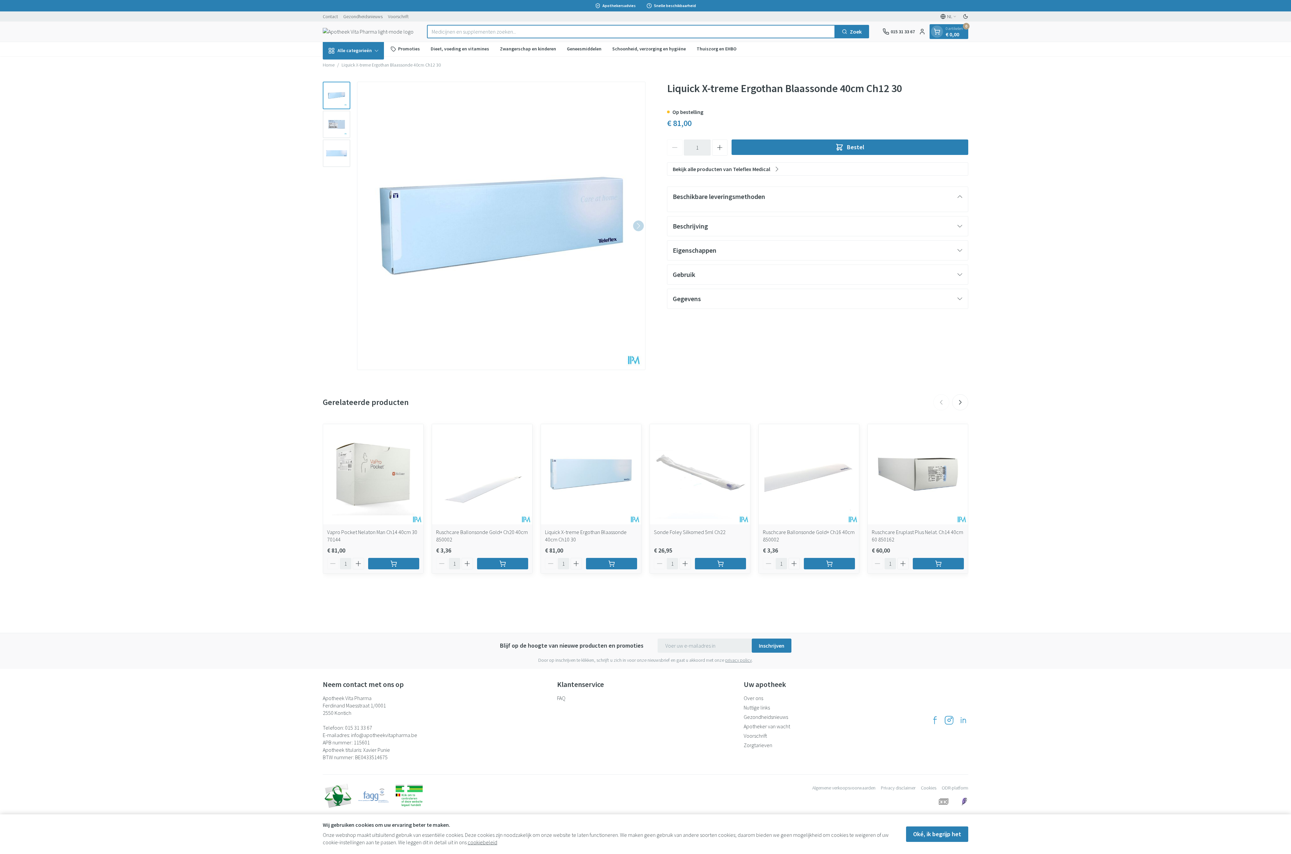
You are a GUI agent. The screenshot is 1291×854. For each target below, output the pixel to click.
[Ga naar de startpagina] (368, 31)
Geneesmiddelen (584, 49)
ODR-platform (955, 788)
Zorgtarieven (758, 745)
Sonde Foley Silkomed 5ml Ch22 (690, 532)
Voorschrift (398, 16)
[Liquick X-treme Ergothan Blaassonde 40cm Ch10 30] (591, 474)
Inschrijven (771, 645)
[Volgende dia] (960, 402)
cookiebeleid (482, 842)
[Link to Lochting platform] (964, 802)
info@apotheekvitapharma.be (384, 735)
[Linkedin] (963, 720)
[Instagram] (949, 720)
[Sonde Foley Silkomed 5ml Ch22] (700, 474)
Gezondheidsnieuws (363, 16)
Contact (330, 16)
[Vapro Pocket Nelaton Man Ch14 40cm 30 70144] (373, 474)
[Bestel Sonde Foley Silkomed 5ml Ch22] (720, 563)
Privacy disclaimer (898, 788)
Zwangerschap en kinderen (528, 49)
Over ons (753, 698)
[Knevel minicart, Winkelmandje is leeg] (937, 32)
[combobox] (631, 31)
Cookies (928, 788)
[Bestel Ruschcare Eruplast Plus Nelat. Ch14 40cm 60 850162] (938, 563)
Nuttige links (757, 707)
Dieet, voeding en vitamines (460, 49)
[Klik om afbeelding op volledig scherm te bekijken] (501, 226)
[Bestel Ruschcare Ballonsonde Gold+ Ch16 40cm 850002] (829, 563)
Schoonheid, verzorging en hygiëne (649, 49)
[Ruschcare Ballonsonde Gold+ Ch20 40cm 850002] (482, 474)
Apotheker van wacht (767, 726)
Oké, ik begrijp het (937, 834)
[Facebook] (935, 720)
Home (329, 65)
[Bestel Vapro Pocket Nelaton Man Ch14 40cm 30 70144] (393, 563)
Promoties (409, 49)
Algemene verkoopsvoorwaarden (843, 788)
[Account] (922, 31)
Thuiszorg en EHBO (717, 49)
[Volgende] (638, 225)
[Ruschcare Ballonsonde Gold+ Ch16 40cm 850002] (809, 474)
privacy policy (738, 660)
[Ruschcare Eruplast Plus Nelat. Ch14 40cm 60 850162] (918, 474)
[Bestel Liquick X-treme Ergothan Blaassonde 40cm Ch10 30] (611, 563)
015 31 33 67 (358, 727)
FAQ (561, 698)
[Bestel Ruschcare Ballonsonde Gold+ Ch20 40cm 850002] (502, 563)
